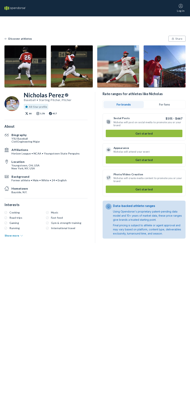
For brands (124, 104)
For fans (164, 104)
